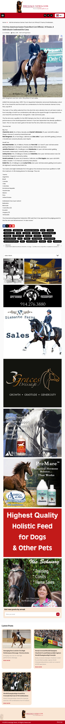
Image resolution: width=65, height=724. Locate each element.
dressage (7, 236)
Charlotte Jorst (9, 233)
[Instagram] (51, 15)
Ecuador (28, 236)
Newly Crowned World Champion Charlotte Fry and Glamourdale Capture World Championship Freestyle (48, 653)
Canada (50, 230)
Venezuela (57, 241)
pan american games (11, 241)
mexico (27, 238)
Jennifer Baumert (10, 238)
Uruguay (42, 241)
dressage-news (18, 236)
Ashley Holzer (18, 230)
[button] (3, 15)
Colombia (26, 233)
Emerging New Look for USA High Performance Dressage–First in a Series (16, 651)
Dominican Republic (49, 233)
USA (49, 241)
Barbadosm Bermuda (31, 230)
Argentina (7, 230)
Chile (18, 233)
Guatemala (47, 236)
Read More (6, 660)
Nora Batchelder (49, 238)
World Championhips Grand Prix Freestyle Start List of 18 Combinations (15, 694)
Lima (20, 238)
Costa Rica (36, 233)
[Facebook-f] (48, 15)
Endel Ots (37, 236)
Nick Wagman (37, 238)
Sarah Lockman (31, 241)
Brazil (42, 230)
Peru (22, 241)
